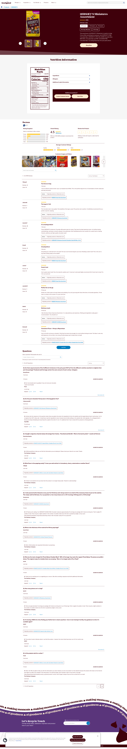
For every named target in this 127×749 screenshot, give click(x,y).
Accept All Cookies (77, 736)
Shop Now (89, 45)
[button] (5, 740)
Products (46, 2)
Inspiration (26, 2)
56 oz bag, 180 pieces (85, 29)
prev (20, 43)
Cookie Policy (18, 740)
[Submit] (124, 2)
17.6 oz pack (100, 26)
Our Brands (36, 2)
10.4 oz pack (92, 26)
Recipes (17, 2)
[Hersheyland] (1, 7)
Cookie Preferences (77, 743)
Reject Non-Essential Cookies (78, 740)
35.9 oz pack (83, 26)
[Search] (124, 2)
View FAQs (80, 96)
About (53, 2)
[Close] (97, 736)
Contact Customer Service (62, 96)
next (45, 43)
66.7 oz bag (95, 29)
